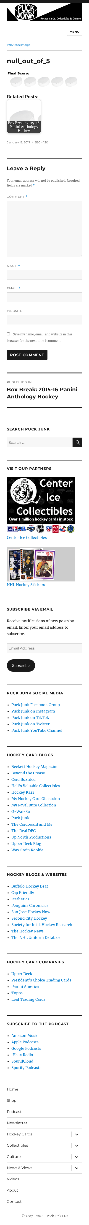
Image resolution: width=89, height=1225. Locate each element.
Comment (17, 197)
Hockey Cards (19, 1134)
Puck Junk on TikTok (30, 717)
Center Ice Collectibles (27, 537)
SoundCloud (22, 1061)
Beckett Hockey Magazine (34, 766)
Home (12, 1089)
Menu (75, 31)
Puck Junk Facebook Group (35, 704)
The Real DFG (23, 830)
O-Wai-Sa (20, 811)
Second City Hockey (29, 918)
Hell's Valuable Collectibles (35, 786)
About (12, 1190)
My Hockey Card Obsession (35, 798)
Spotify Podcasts (26, 1067)
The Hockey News (27, 931)
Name (13, 266)
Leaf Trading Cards (28, 999)
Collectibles (17, 1145)
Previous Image (18, 45)
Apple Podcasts (25, 1042)
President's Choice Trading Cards (41, 980)
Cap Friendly (22, 892)
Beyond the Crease (28, 773)
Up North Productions (31, 837)
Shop (11, 1100)
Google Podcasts (26, 1048)
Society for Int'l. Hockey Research (41, 924)
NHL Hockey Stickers (26, 584)
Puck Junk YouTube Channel (36, 730)
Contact (14, 1201)
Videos (13, 1179)
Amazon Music (24, 1035)
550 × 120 (41, 142)
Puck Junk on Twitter (30, 724)
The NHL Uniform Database (36, 937)
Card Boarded (23, 779)
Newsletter (17, 1123)
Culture (14, 1156)
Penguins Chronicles (29, 905)
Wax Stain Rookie (27, 850)
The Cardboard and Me (31, 824)
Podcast (14, 1112)
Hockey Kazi (22, 792)
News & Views (19, 1168)
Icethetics (20, 899)
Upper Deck (21, 973)
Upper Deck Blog (26, 843)
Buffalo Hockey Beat (29, 886)
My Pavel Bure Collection (33, 805)
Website (14, 310)
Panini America (25, 986)
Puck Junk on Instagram (33, 711)
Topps (17, 993)
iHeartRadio (22, 1054)
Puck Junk (20, 818)
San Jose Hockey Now (30, 912)
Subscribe (21, 665)
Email (14, 288)
